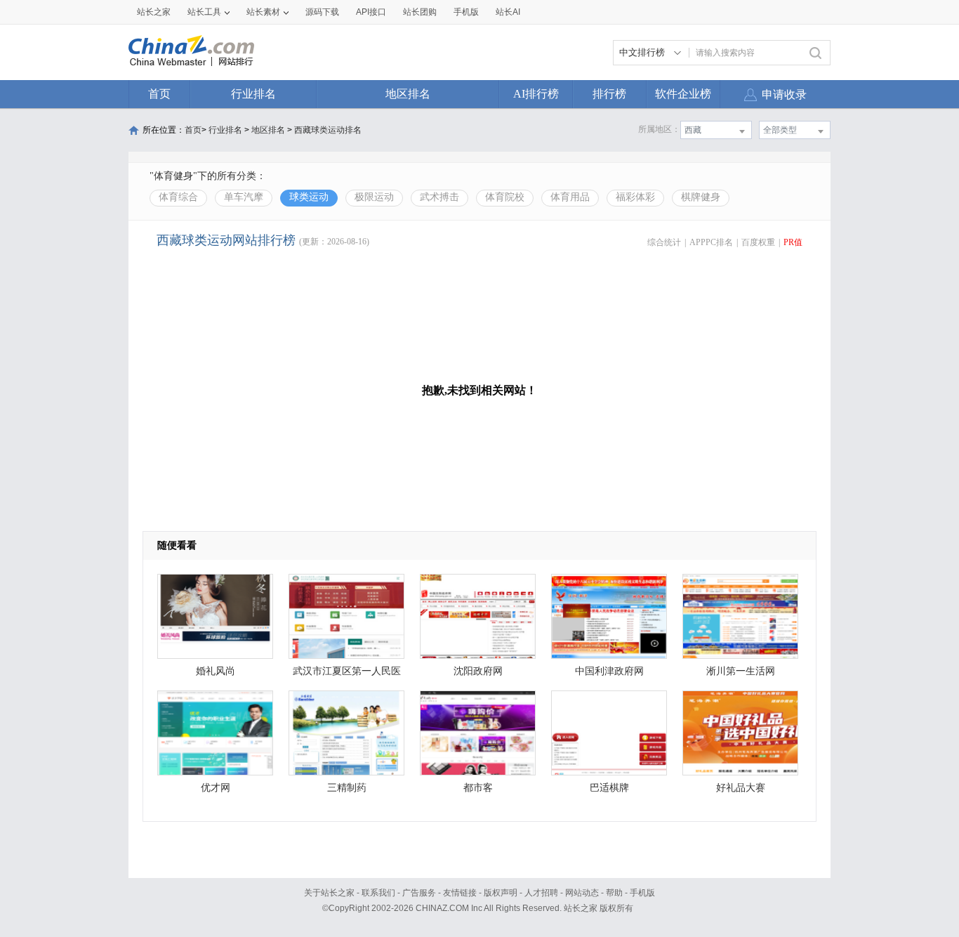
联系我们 (378, 893)
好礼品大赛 (740, 787)
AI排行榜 (536, 94)
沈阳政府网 (478, 671)
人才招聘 (541, 893)
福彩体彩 (635, 197)
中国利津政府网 (609, 671)
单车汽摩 (243, 197)
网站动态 (582, 893)
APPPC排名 (711, 242)
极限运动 (374, 197)
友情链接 (460, 893)
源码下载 (322, 12)
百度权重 (758, 242)
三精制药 (346, 787)
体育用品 (570, 197)
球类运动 (309, 197)
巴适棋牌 (609, 787)
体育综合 (178, 197)
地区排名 (407, 94)
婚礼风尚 (215, 671)
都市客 (478, 787)
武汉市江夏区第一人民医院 (347, 674)
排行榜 (609, 94)
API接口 (371, 12)
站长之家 (154, 12)
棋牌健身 (700, 197)
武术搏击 (439, 197)
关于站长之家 (329, 893)
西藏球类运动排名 (328, 130)
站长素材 (263, 12)
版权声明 (500, 893)
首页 (159, 94)
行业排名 (253, 94)
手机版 (642, 893)
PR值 (792, 242)
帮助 (614, 893)
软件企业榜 (683, 94)
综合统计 (664, 242)
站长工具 (204, 12)
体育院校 (504, 197)
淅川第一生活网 (740, 671)
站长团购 (420, 12)
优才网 (215, 787)
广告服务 (419, 893)
